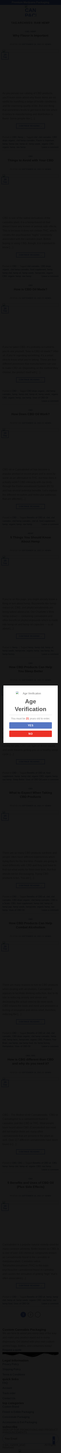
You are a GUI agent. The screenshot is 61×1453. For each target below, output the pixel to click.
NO (30, 733)
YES (30, 725)
